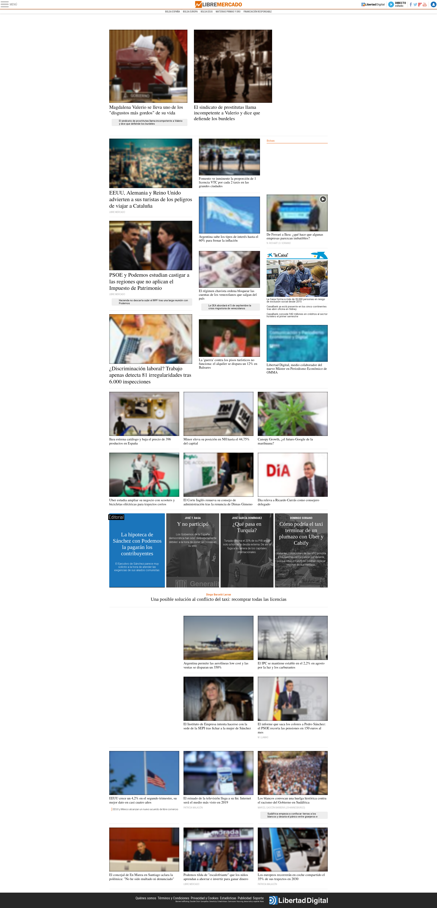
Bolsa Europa (190, 11)
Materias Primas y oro (228, 11)
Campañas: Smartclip (208, 901)
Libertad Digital (298, 900)
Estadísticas (228, 898)
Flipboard (420, 4)
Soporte (258, 898)
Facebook (410, 4)
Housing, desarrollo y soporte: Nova (250, 901)
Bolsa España (172, 11)
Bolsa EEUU (207, 11)
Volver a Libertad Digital (373, 4)
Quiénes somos (146, 898)
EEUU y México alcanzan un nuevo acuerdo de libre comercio (145, 809)
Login (433, 4)
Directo (400, 4)
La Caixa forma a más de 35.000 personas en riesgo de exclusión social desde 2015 (296, 300)
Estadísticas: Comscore (226, 901)
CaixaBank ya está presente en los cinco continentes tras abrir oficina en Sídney (297, 307)
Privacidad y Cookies (204, 898)
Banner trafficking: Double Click (187, 901)
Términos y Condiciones (173, 898)
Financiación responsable (258, 11)
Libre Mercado (218, 4)
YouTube (424, 4)
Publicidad (244, 898)
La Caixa (297, 255)
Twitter (415, 4)
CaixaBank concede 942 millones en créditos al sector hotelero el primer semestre (297, 315)
